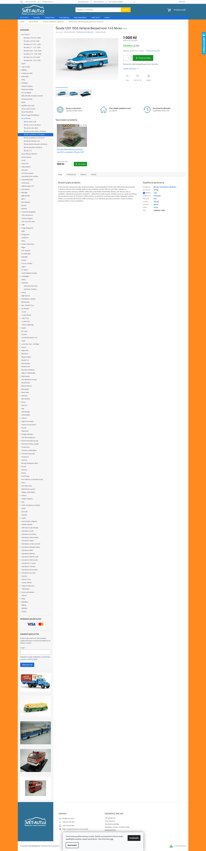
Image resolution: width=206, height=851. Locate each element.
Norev (23, 402)
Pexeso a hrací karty (28, 425)
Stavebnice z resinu (28, 563)
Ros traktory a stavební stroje (32, 479)
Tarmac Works (26, 582)
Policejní (157, 196)
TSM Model (25, 589)
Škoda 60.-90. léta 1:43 (32, 141)
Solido (23, 518)
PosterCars (25, 447)
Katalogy (24, 83)
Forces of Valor (26, 263)
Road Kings (25, 476)
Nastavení (72, 845)
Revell (23, 466)
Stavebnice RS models (29, 570)
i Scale (23, 312)
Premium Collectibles (29, 450)
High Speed (25, 296)
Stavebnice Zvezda (28, 573)
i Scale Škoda (26, 315)
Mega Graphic (26, 357)
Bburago (24, 192)
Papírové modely (27, 421)
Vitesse (24, 595)
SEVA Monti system (28, 489)
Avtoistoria (25, 183)
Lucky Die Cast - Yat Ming (30, 344)
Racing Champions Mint (29, 463)
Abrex (156, 204)
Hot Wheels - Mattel (28, 299)
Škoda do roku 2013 (31, 128)
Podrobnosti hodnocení (84, 32)
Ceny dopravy (98, 2)
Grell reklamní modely (29, 273)
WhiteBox (24, 602)
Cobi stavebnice (27, 215)
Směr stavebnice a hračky (30, 505)
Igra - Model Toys (27, 305)
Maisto (23, 347)
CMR (23, 225)
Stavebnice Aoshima (28, 534)
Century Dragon (27, 218)
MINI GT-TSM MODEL (28, 373)
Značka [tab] (93, 174)
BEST (23, 199)
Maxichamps (25, 363)
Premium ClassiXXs (28, 454)
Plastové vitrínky (27, 89)
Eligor (23, 247)
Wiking (23, 605)
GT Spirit (24, 270)
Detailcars (25, 237)
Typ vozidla (25, 67)
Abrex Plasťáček (27, 112)
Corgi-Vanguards (27, 228)
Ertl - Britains (25, 250)
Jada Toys (25, 318)
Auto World (25, 189)
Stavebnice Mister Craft (29, 557)
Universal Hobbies (27, 592)
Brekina (24, 208)
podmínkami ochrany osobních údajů (35, 658)
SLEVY (23, 63)
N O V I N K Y (25, 34)
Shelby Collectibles (28, 492)
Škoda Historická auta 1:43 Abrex (35, 144)
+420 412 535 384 (68, 822)
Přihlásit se (27, 665)
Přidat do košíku (145, 58)
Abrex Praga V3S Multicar (30, 115)
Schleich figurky (27, 499)
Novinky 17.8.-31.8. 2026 (32, 38)
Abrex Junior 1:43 (30, 122)
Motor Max (25, 392)
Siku (22, 502)
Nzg (22, 408)
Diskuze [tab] (83, 174)
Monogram (25, 389)
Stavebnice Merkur (28, 553)
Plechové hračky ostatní (30, 444)
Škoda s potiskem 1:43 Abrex (34, 134)
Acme (23, 160)
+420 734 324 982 (68, 825)
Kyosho (24, 334)
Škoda (156, 202)
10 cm (156, 207)
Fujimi (23, 267)
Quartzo (24, 460)
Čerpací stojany (27, 86)
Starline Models (27, 524)
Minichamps (25, 376)
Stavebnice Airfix (27, 531)
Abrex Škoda (26, 118)
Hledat (126, 10)
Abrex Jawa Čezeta (28, 109)
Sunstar (24, 576)
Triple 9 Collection (27, 586)
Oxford (23, 418)
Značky (24, 611)
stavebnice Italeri (27, 540)
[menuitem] (24, 17)
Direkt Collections (27, 244)
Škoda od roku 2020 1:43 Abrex (35, 131)
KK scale (24, 331)
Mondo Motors (26, 386)
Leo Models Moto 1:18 (29, 337)
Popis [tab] (60, 174)
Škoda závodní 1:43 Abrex (33, 147)
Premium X (25, 457)
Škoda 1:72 (28, 151)
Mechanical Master (28, 370)
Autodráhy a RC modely (29, 176)
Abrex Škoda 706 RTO (29, 154)
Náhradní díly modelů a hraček (32, 96)
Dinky (23, 241)
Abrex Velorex (26, 157)
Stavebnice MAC (27, 550)
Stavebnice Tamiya (28, 566)
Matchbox (24, 354)
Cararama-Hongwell (28, 212)
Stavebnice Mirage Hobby (30, 547)
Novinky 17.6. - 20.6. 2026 (32, 54)
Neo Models (25, 399)
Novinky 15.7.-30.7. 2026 (32, 44)
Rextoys (24, 470)
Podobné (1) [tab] (71, 174)
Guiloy (23, 279)
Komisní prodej (26, 99)
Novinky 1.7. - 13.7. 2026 (32, 47)
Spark (23, 508)
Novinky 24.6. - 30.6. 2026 (32, 51)
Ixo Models (25, 308)
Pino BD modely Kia (28, 437)
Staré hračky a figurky (29, 521)
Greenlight (25, 276)
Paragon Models (27, 434)
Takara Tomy (26, 579)
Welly (23, 599)
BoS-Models (25, 202)
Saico (23, 482)
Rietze (23, 473)
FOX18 (23, 260)
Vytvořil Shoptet (180, 846)
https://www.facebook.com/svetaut (75, 829)
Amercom (24, 163)
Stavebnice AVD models (29, 537)
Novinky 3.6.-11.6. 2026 (32, 57)
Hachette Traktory (30, 289)
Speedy (24, 515)
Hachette (24, 283)
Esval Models (26, 254)
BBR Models (25, 196)
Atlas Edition (25, 167)
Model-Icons (25, 366)
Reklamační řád (110, 830)
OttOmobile (25, 415)
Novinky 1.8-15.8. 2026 (31, 41)
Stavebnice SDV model (29, 560)
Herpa (23, 292)
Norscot (24, 405)
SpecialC (24, 511)
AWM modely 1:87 (27, 186)
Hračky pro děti (26, 73)
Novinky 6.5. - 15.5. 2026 (32, 60)
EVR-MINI (24, 257)
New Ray (24, 396)
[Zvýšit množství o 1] (131, 56)
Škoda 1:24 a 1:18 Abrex (32, 125)
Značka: (100, 32)
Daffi (23, 231)
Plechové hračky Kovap (29, 441)
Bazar (23, 102)
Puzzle (23, 428)
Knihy (23, 80)
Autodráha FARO (27, 179)
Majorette (25, 350)
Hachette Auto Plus (31, 286)
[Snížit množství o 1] (131, 59)
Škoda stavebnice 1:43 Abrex (34, 138)
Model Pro (25, 360)
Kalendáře (25, 76)
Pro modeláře (26, 93)
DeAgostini (25, 234)
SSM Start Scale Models (29, 528)
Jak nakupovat (83, 2)
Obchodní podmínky (116, 2)
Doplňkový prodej (27, 105)
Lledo (23, 341)
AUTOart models (27, 173)
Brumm (23, 205)
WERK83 (24, 608)
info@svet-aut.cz (68, 818)
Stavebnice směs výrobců (30, 544)
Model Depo (25, 383)
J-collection (25, 321)
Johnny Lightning (27, 325)
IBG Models (25, 302)
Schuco (24, 495)
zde (111, 839)
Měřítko (24, 70)
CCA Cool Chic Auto (28, 221)
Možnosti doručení (153, 51)
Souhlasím (134, 838)
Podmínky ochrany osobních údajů (117, 827)
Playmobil (24, 431)
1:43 (155, 193)
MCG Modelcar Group (29, 379)
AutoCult (24, 170)
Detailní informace (129, 69)
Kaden (23, 328)
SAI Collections (26, 486)
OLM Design (25, 412)
